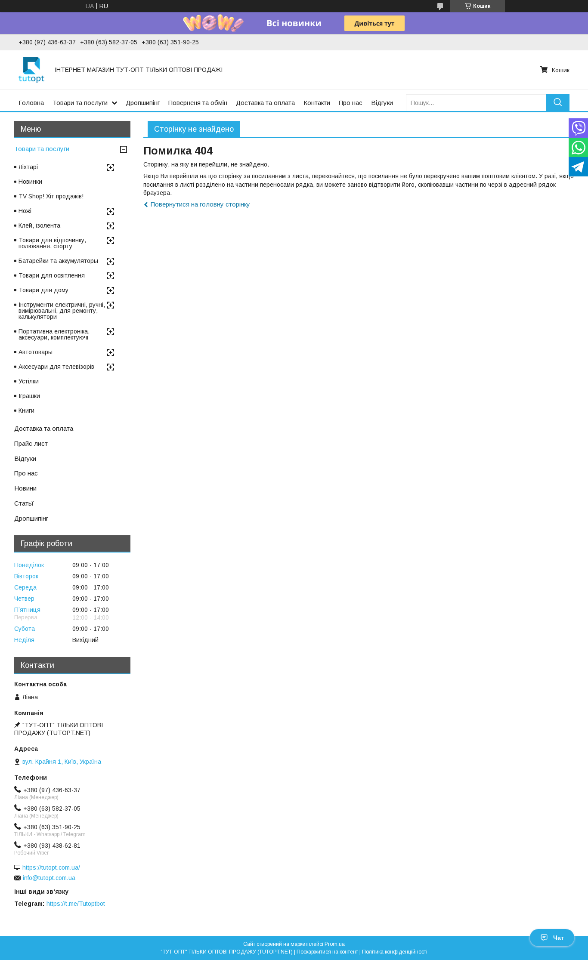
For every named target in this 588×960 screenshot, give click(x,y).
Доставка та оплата (265, 102)
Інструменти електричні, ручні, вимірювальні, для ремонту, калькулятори (62, 310)
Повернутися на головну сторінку (200, 204)
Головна (31, 102)
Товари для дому (43, 290)
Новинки (30, 181)
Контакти (316, 102)
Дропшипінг (143, 102)
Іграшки (29, 395)
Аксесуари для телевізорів (56, 366)
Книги (26, 410)
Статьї (24, 503)
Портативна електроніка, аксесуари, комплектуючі (54, 334)
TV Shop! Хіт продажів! (51, 196)
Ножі (25, 210)
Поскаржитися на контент (327, 952)
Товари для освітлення (52, 275)
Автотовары (36, 352)
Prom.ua (335, 944)
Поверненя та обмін (197, 102)
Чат (558, 937)
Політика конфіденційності (394, 952)
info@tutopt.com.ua (49, 877)
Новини (25, 488)
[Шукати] (557, 102)
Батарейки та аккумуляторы (58, 260)
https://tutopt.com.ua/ (51, 867)
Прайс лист (31, 443)
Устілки (29, 381)
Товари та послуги (80, 102)
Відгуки (382, 102)
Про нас (350, 102)
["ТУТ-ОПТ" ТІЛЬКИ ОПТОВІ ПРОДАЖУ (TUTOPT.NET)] (31, 69)
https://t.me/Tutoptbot (75, 903)
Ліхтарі (28, 167)
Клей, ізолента (39, 225)
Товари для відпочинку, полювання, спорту (52, 243)
